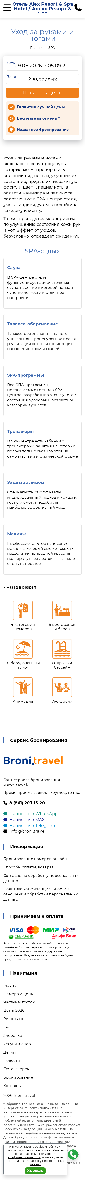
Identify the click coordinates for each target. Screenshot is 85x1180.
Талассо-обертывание (32, 323)
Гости (11, 77)
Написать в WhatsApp (33, 813)
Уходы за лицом (25, 482)
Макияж (16, 533)
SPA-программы (25, 375)
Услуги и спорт (18, 1044)
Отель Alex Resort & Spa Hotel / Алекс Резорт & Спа (42, 8)
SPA (51, 48)
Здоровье (12, 1035)
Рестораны (14, 1019)
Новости (11, 1060)
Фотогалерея (16, 1069)
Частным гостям (19, 1002)
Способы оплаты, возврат (28, 867)
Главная (37, 48)
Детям (9, 1052)
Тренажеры (20, 431)
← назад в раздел (19, 587)
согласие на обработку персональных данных (35, 1162)
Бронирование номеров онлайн (35, 859)
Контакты (12, 1086)
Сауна (14, 267)
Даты (11, 63)
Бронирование (18, 1077)
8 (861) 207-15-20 (27, 802)
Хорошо (35, 1170)
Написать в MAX (27, 819)
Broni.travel (24, 1095)
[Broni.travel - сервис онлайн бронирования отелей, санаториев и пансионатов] (33, 760)
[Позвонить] (78, 8)
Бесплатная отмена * (38, 118)
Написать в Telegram (32, 825)
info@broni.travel (27, 831)
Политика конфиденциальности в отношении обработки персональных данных (40, 894)
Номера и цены (18, 994)
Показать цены (42, 93)
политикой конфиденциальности (32, 1155)
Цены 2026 (13, 1010)
